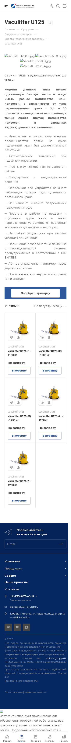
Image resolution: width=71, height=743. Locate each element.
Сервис (10, 575)
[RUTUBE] (17, 627)
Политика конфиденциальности (25, 692)
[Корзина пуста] (64, 6)
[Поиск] (58, 6)
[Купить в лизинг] (11, 337)
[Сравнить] (18, 337)
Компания (12, 561)
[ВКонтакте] (8, 627)
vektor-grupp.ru (56, 658)
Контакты (12, 589)
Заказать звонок (20, 600)
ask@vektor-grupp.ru (24, 606)
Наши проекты (16, 582)
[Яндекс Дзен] (26, 627)
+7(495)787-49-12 (22, 596)
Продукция (13, 568)
